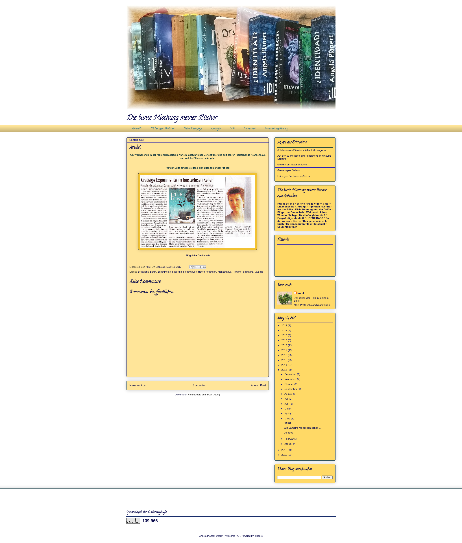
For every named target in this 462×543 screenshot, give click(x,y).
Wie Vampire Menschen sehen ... (302, 427)
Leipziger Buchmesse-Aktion (293, 176)
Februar (289, 438)
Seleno (301, 203)
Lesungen (216, 128)
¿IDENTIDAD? (314, 218)
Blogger (258, 536)
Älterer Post (258, 385)
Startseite (136, 128)
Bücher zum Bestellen (162, 128)
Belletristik (143, 271)
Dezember (290, 374)
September (291, 388)
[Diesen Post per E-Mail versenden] (191, 267)
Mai (286, 408)
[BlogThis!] (194, 267)
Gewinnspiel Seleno (288, 170)
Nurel (300, 293)
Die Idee (288, 432)
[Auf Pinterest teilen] (204, 267)
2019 (284, 340)
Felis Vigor (314, 203)
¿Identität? (318, 215)
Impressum (249, 128)
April (287, 413)
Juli (286, 398)
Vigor (326, 203)
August (288, 393)
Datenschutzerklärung (276, 128)
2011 (284, 454)
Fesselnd (177, 271)
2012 (284, 449)
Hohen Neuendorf (207, 271)
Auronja (301, 206)
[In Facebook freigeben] (201, 267)
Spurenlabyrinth (287, 226)
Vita (232, 128)
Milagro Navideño (300, 215)
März (287, 418)
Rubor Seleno (285, 203)
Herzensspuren (295, 223)
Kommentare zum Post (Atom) (204, 394)
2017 (284, 350)
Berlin (153, 271)
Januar (288, 443)
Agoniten (314, 206)
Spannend (248, 271)
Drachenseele (285, 206)
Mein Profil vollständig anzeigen (312, 304)
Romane (237, 271)
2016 (284, 355)
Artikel (287, 422)
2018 (284, 345)
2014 (284, 365)
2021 (284, 330)
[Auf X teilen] (197, 267)
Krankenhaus (224, 271)
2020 (284, 335)
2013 (284, 369)
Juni (287, 403)
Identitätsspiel (316, 223)
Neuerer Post (137, 385)
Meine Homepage (192, 128)
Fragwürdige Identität (290, 218)
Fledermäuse (190, 271)
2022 (284, 325)
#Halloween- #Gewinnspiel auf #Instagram (301, 150)
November (290, 379)
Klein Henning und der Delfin (313, 209)
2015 (284, 360)
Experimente (164, 271)
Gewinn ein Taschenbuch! (292, 164)
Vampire (259, 271)
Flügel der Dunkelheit (198, 255)
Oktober (289, 384)
